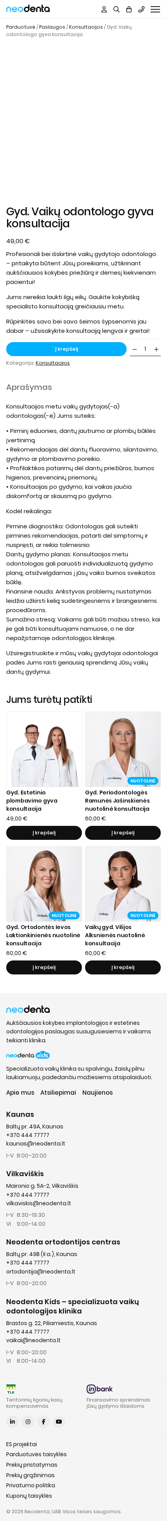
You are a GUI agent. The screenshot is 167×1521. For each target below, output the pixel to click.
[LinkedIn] (12, 1421)
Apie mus (20, 1092)
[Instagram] (28, 1421)
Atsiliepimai (58, 1092)
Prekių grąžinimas (30, 1475)
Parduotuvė (20, 27)
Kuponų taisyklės (29, 1496)
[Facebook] (43, 1421)
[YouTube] (59, 1421)
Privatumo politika (30, 1485)
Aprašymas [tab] (29, 387)
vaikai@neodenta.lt (33, 1340)
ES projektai (21, 1444)
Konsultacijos (86, 27)
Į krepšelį (66, 349)
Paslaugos (52, 27)
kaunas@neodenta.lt (35, 1143)
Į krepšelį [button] (44, 832)
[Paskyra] (104, 9)
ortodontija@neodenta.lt (40, 1271)
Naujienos (97, 1092)
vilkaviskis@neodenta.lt (38, 1203)
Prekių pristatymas (31, 1465)
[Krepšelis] (129, 9)
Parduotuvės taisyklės (36, 1454)
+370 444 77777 (27, 1135)
